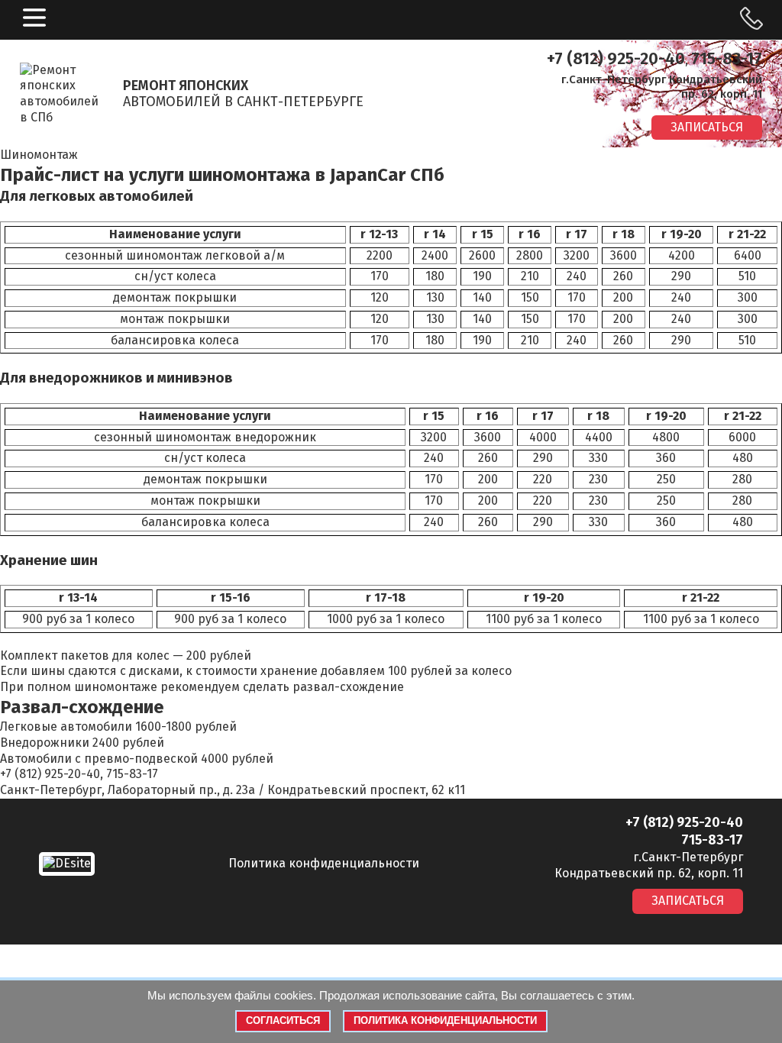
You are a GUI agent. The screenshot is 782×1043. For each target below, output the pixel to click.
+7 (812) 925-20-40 (616, 58)
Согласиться (283, 1020)
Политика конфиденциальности (323, 863)
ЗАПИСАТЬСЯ (707, 127)
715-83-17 (726, 58)
